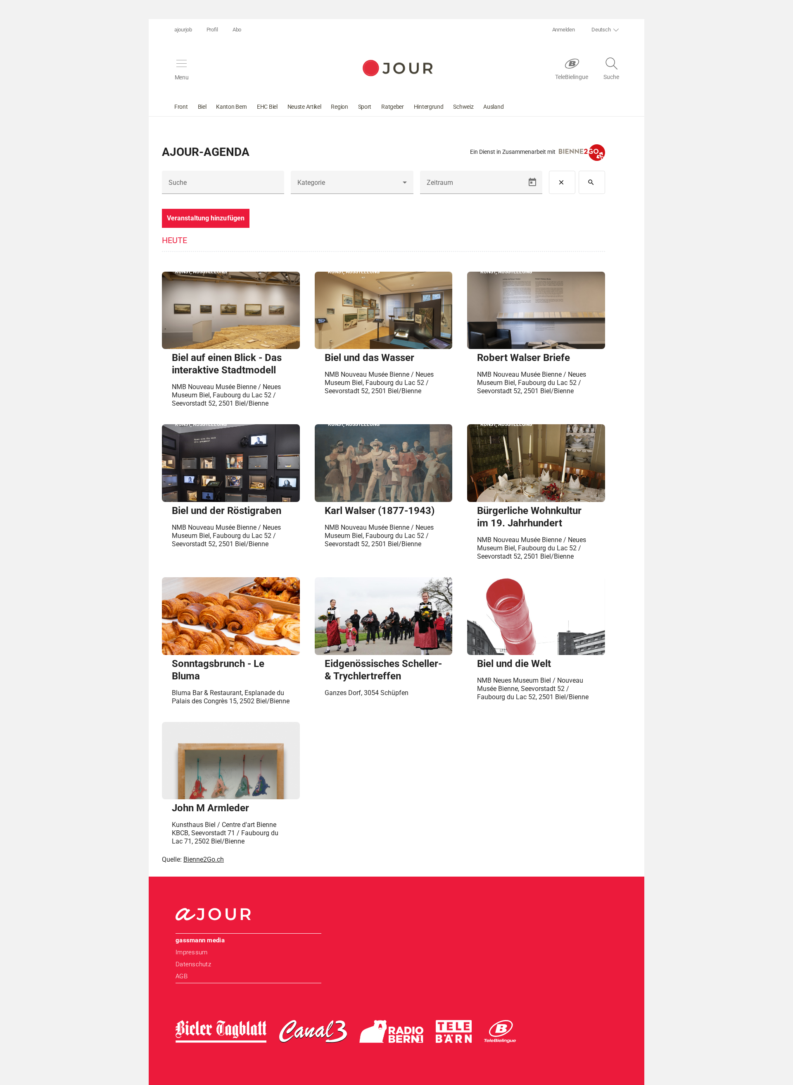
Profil (212, 29)
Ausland (493, 106)
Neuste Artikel (304, 106)
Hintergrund (429, 106)
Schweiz (463, 106)
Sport (365, 106)
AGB (182, 976)
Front (181, 106)
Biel (202, 106)
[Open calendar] (532, 182)
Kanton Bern (231, 106)
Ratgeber (392, 106)
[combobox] (351, 186)
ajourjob (183, 29)
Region (339, 106)
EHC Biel (267, 106)
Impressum (191, 952)
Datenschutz (193, 964)
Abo (237, 29)
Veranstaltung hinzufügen (206, 218)
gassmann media (200, 940)
